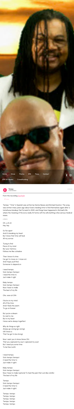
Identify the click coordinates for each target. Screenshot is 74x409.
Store (13, 174)
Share (7, 199)
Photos (21, 174)
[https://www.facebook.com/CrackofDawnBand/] (67, 175)
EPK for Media (7, 179)
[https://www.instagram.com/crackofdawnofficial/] (70, 175)
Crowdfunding (22, 179)
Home (4, 174)
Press (37, 174)
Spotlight (21, 196)
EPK (29, 174)
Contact (46, 174)
